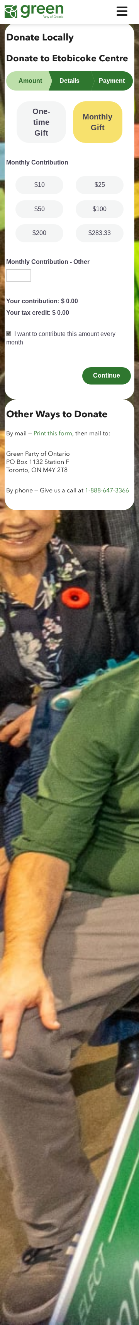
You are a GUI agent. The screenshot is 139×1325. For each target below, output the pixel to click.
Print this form (53, 434)
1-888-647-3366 (107, 491)
